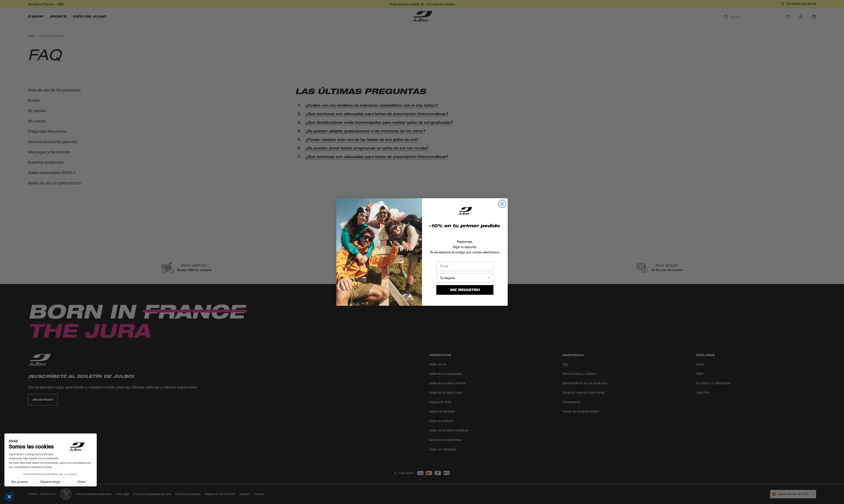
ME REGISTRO (465, 289)
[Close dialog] (502, 204)
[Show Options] (489, 278)
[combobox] (463, 278)
